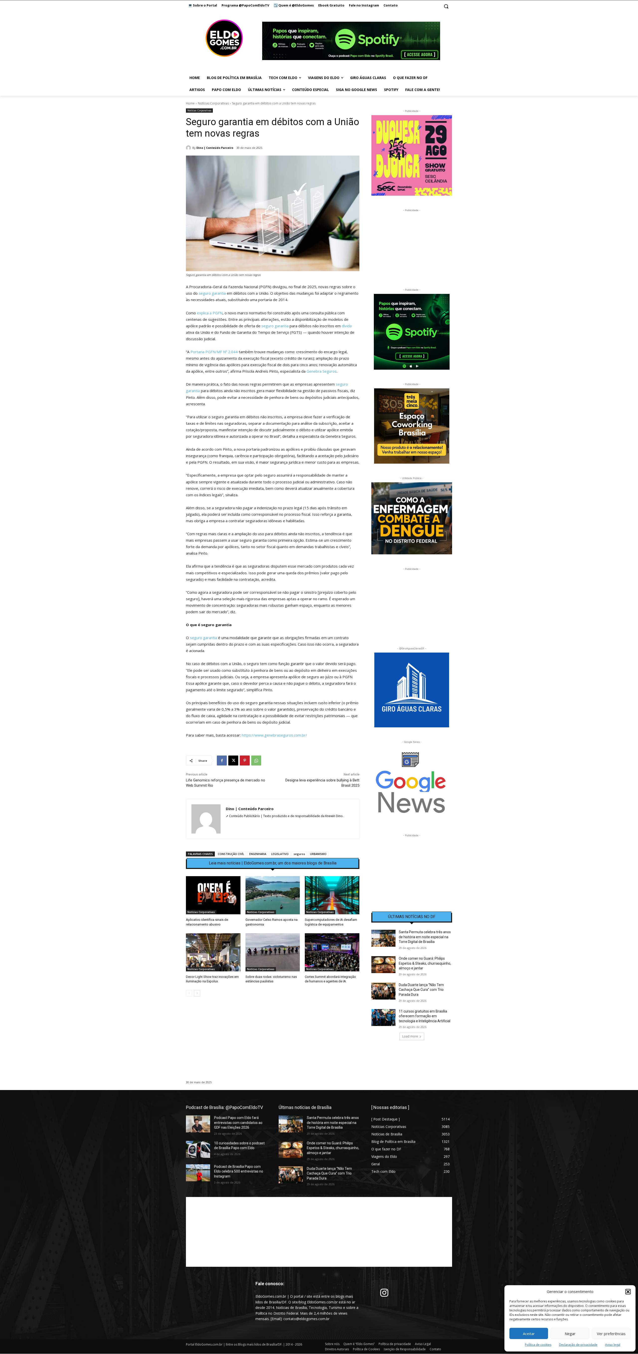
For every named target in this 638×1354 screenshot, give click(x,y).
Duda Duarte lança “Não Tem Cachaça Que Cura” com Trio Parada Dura (421, 990)
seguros (299, 854)
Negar (570, 1333)
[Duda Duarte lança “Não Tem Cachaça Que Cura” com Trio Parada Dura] (383, 991)
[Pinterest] (245, 760)
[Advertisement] (272, 1043)
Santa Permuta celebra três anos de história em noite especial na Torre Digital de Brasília (425, 937)
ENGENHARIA (257, 854)
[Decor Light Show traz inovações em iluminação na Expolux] (213, 952)
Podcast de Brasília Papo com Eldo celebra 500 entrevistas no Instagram (238, 1171)
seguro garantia (212, 293)
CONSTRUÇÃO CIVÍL (231, 854)
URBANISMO (318, 854)
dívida (347, 325)
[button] (628, 1291)
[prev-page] (189, 993)
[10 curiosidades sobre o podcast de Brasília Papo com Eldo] (198, 1149)
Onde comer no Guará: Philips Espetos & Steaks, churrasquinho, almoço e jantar (425, 963)
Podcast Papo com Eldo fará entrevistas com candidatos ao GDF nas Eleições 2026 (238, 1122)
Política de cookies (538, 1345)
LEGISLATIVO (280, 854)
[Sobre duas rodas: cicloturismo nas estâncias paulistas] (272, 952)
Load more (410, 1036)
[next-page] (197, 993)
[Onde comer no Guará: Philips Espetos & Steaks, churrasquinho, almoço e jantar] (383, 964)
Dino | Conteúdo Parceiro (214, 148)
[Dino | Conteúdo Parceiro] (189, 147)
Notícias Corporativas (213, 103)
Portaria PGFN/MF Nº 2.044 (214, 351)
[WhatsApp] (256, 760)
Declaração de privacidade (578, 1345)
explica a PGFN (210, 312)
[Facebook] (222, 760)
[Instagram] (384, 1293)
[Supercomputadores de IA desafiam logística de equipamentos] (332, 895)
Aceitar (529, 1333)
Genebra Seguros (322, 371)
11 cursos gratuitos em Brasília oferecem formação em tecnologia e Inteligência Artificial (424, 1016)
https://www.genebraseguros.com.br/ (274, 735)
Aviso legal (612, 1345)
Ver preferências (611, 1333)
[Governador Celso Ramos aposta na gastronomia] (272, 895)
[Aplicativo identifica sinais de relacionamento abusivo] (213, 895)
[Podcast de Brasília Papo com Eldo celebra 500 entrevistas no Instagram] (198, 1172)
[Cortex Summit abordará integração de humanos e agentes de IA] (332, 952)
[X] (233, 760)
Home (190, 103)
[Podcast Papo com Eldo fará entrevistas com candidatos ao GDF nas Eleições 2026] (198, 1123)
